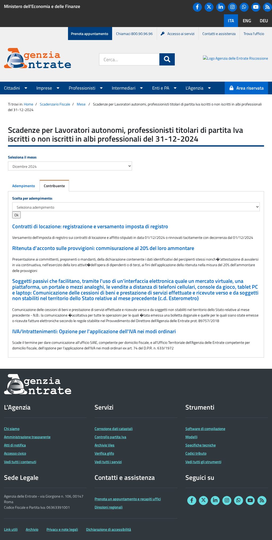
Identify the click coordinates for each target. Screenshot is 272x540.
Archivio (32, 529)
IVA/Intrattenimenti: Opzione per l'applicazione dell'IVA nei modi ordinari (94, 331)
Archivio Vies (104, 445)
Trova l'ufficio (254, 33)
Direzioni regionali (108, 507)
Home (28, 104)
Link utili (11, 529)
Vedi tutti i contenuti (20, 461)
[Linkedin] (220, 7)
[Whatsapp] (244, 7)
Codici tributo (195, 453)
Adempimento (23, 185)
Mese (81, 104)
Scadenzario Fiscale (55, 104)
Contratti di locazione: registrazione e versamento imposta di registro (90, 226)
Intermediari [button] (124, 88)
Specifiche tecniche (200, 445)
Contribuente (54, 185)
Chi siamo (11, 428)
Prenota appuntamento (89, 33)
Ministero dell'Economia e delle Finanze (42, 6)
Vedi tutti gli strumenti (203, 461)
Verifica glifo (104, 453)
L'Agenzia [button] (195, 88)
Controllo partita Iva (110, 437)
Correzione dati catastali (114, 428)
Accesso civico (15, 453)
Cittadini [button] (12, 88)
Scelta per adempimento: (32, 198)
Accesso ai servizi (180, 33)
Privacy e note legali (62, 529)
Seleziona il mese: (22, 157)
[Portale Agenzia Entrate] (37, 59)
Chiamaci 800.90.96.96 (134, 33)
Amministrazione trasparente (27, 437)
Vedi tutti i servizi (108, 461)
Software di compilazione (205, 428)
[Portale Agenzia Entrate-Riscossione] (235, 59)
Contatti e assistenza (219, 33)
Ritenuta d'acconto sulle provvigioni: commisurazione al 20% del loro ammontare (103, 248)
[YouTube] (255, 7)
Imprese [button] (44, 88)
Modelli (191, 437)
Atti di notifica (15, 445)
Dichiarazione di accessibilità (108, 529)
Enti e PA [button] (161, 88)
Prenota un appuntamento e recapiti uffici (128, 499)
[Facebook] (197, 7)
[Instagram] (232, 7)
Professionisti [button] (82, 88)
